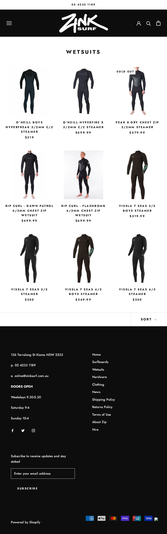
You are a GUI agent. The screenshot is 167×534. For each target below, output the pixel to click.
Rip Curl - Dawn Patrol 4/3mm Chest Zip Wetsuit (29, 210)
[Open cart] (158, 23)
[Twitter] (23, 430)
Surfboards (100, 362)
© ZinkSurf (21, 516)
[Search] (148, 23)
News (96, 392)
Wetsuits (98, 369)
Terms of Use (101, 414)
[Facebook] (12, 430)
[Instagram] (33, 430)
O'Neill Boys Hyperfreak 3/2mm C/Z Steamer (29, 127)
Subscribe (27, 488)
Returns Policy (102, 407)
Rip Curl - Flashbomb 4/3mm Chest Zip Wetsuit (83, 210)
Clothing (98, 384)
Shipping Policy (103, 399)
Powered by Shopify (25, 522)
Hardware (99, 377)
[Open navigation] (9, 23)
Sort (147, 319)
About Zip (99, 422)
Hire (95, 429)
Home (96, 354)
